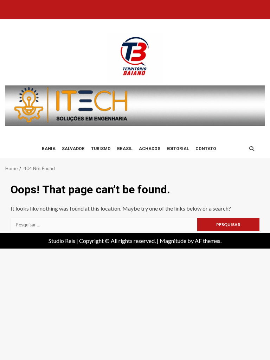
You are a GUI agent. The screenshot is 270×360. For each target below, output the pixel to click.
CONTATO (205, 148)
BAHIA (49, 148)
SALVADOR (73, 148)
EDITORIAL (178, 148)
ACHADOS (149, 148)
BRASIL (125, 148)
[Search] (251, 148)
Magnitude (173, 240)
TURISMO (101, 148)
